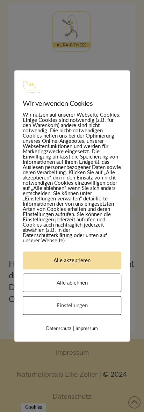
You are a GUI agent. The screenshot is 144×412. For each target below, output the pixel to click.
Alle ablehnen (72, 283)
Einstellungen (72, 305)
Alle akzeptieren (72, 260)
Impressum (86, 328)
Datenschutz (58, 328)
